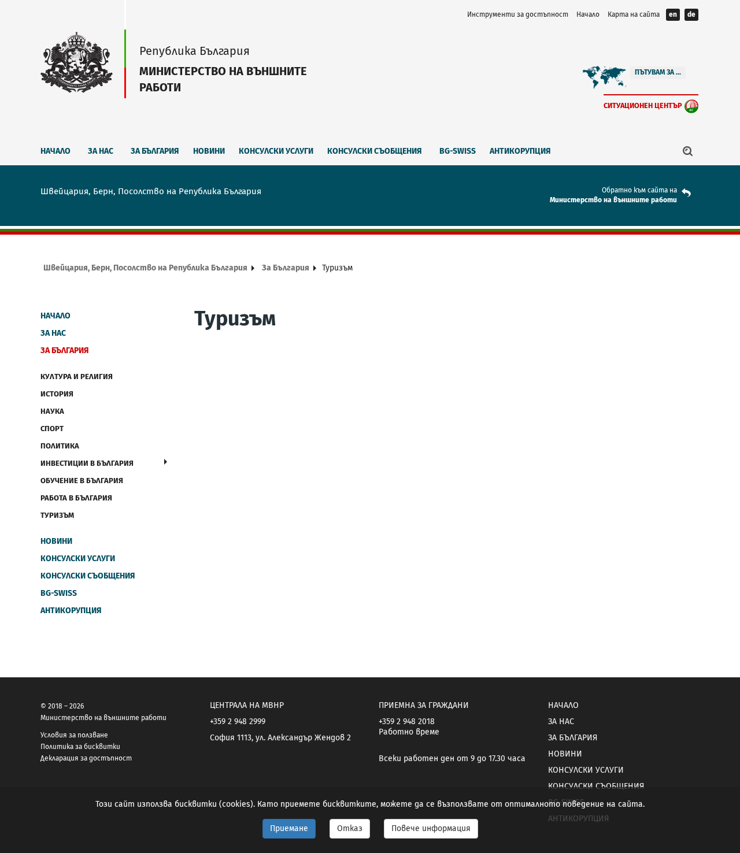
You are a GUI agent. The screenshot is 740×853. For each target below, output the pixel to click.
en (673, 14)
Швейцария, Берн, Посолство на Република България (145, 268)
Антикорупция (520, 151)
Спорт (52, 428)
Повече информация (431, 828)
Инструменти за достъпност (517, 14)
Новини (209, 151)
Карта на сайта (634, 14)
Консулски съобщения (374, 151)
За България (155, 151)
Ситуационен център (643, 105)
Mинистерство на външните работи (613, 200)
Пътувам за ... (658, 72)
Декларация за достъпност (86, 758)
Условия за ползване (74, 735)
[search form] (688, 150)
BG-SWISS (457, 151)
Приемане (289, 828)
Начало (588, 14)
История (56, 394)
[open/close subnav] (165, 462)
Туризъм (57, 515)
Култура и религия (76, 376)
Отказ (349, 828)
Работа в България (76, 498)
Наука (52, 411)
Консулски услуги (276, 151)
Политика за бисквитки (80, 747)
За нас (100, 151)
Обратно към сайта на (639, 190)
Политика (59, 446)
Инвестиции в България (87, 463)
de (691, 14)
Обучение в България (81, 480)
